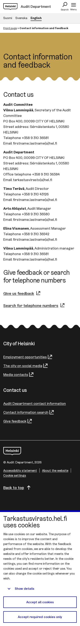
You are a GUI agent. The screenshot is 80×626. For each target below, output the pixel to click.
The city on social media (22, 365)
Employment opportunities (25, 357)
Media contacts (15, 374)
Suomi (7, 18)
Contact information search (25, 412)
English (36, 18)
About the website (55, 470)
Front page (10, 28)
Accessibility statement (20, 470)
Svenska (21, 18)
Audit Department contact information (34, 403)
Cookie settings (14, 475)
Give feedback (14, 421)
